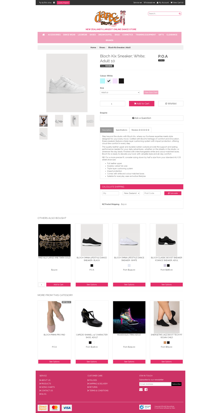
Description (107, 130)
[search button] (179, 13)
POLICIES (93, 380)
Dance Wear (69, 35)
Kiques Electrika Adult (129, 335)
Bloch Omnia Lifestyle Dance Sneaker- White (129, 259)
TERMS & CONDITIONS (98, 391)
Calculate (174, 193)
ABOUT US (45, 380)
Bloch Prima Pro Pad (54, 335)
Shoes (93, 35)
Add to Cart (142, 103)
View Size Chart (151, 92)
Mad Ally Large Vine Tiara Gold (54, 258)
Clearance (171, 35)
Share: (103, 66)
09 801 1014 (46, 3)
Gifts (161, 35)
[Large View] (43, 121)
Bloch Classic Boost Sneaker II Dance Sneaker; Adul (166, 259)
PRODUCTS (46, 384)
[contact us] (141, 389)
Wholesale (148, 3)
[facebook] (146, 389)
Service (136, 3)
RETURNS (93, 387)
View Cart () (177, 3)
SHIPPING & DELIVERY (98, 384)
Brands (109, 40)
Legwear (82, 35)
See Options (92, 285)
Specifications (121, 130)
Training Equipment (146, 35)
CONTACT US (47, 391)
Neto (173, 408)
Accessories (54, 35)
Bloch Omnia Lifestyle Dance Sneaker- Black (92, 259)
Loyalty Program (63, 3)
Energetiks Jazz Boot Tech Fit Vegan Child (166, 336)
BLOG (43, 394)
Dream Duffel (105, 35)
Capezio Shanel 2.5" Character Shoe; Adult (92, 336)
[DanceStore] (110, 18)
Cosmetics (127, 35)
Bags (117, 35)
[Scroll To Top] (212, 405)
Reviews (135, 130)
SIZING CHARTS (48, 387)
